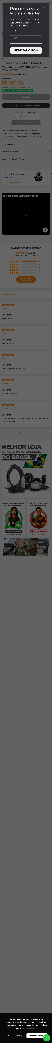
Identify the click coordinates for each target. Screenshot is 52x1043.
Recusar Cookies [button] (15, 1036)
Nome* (13, 30)
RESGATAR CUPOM (26, 50)
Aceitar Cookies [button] (36, 1036)
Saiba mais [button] (30, 1028)
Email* (13, 38)
